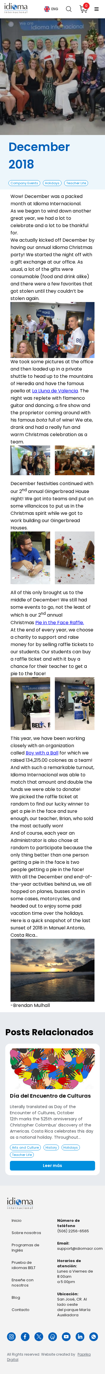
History (51, 1147)
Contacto (20, 1309)
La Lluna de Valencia (55, 390)
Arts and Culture (25, 1147)
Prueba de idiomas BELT (24, 1265)
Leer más (52, 1165)
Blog (16, 1297)
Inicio (17, 1220)
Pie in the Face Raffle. (59, 622)
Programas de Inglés (25, 1248)
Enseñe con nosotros (23, 1283)
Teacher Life (76, 183)
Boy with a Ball (42, 753)
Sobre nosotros (26, 1232)
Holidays (52, 183)
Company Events (24, 183)
